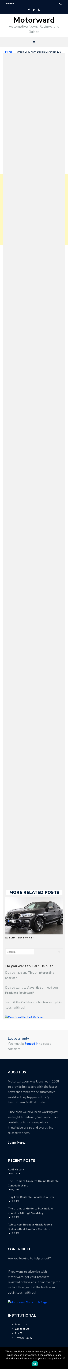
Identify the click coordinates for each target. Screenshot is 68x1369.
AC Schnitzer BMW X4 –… (20, 937)
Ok (34, 1363)
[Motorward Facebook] (29, 10)
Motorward (34, 20)
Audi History (16, 1169)
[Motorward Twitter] (33, 10)
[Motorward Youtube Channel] (39, 10)
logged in (31, 1044)
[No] (63, 1358)
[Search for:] (16, 3)
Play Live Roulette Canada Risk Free (31, 1197)
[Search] (60, 3)
